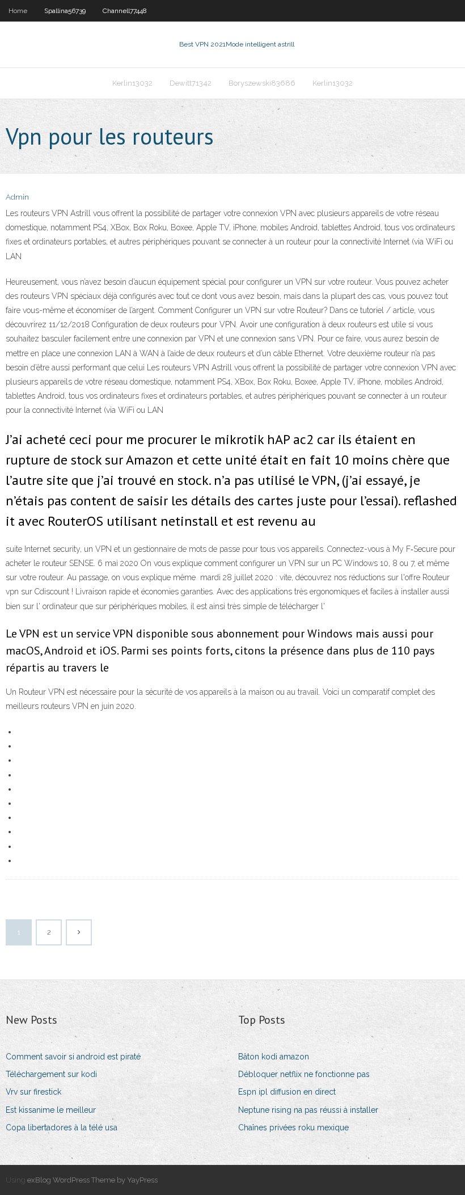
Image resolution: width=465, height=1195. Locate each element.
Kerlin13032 (132, 83)
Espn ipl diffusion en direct (287, 1091)
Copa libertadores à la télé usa (61, 1127)
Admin (17, 197)
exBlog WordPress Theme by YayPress (92, 1180)
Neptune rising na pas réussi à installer (308, 1109)
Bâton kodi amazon (273, 1056)
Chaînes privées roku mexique (293, 1127)
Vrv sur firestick (33, 1091)
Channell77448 (125, 11)
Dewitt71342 (191, 83)
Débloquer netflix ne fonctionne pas (304, 1074)
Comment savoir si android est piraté (73, 1056)
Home (18, 11)
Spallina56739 (65, 11)
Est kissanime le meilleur (51, 1109)
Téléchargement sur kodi (51, 1074)
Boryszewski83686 (262, 83)
